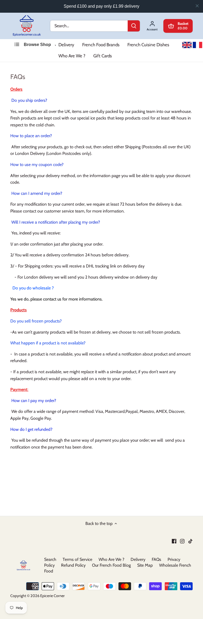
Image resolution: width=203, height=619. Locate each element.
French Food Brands (100, 44)
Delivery (66, 44)
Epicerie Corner (52, 595)
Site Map (145, 565)
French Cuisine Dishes (148, 44)
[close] (197, 6)
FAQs (156, 559)
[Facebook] (174, 541)
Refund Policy (73, 565)
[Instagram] (182, 541)
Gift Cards (102, 55)
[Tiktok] (190, 541)
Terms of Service (77, 559)
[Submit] (134, 25)
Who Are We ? (71, 55)
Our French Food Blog (111, 565)
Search (50, 559)
